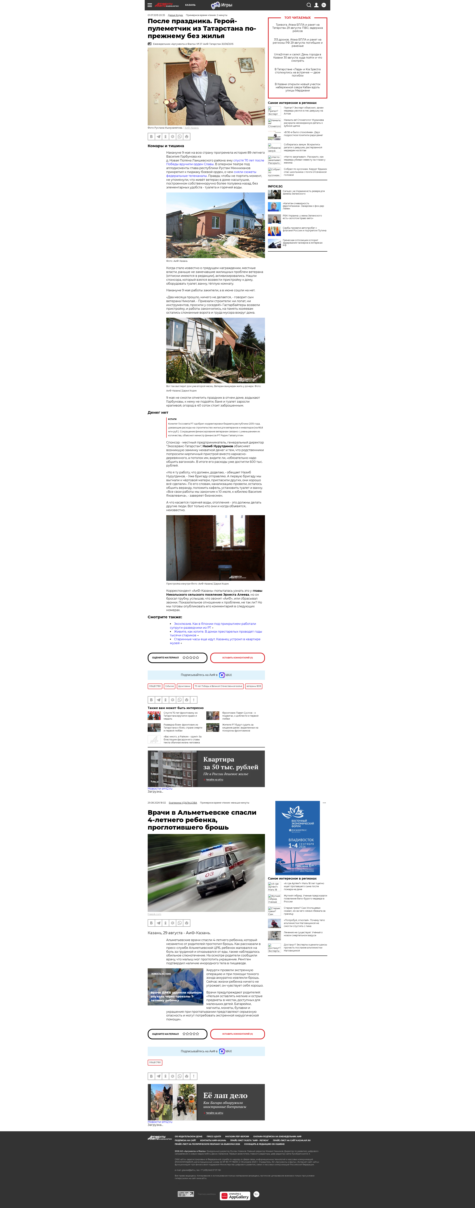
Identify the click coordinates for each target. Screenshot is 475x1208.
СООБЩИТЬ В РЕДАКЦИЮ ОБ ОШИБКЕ (264, 1144)
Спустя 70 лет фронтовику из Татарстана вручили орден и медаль (180, 715)
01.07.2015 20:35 (156, 15)
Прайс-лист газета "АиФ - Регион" (249, 1140)
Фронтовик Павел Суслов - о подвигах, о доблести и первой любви (240, 715)
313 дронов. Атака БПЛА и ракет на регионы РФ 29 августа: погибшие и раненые (298, 43)
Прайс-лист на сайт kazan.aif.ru (292, 1140)
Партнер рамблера (207, 1194)
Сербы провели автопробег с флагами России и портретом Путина (304, 229)
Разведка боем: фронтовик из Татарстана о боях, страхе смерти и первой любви (183, 727)
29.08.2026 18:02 (157, 802)
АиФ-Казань (192, 127)
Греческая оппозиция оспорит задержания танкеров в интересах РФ (302, 243)
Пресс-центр (214, 1136)
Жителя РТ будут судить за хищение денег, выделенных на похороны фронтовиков (240, 727)
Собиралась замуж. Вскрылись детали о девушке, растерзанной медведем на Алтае (303, 147)
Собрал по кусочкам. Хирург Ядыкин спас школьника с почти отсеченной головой (305, 172)
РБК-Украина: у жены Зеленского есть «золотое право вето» (302, 217)
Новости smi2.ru (160, 788)
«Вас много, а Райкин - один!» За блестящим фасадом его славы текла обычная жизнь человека (183, 739)
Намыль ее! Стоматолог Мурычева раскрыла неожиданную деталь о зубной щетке (304, 123)
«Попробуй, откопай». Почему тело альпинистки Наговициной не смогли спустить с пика (304, 923)
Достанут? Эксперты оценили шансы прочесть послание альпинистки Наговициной (305, 947)
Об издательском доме (188, 1136)
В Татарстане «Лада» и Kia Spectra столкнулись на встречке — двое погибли (298, 72)
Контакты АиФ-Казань (213, 1140)
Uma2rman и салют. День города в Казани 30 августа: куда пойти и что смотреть (297, 57)
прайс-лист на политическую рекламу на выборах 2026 (207, 1144)
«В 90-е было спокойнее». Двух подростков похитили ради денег (303, 134)
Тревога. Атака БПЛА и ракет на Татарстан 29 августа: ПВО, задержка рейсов (297, 28)
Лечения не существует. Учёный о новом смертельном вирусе (303, 934)
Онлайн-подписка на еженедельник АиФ (277, 1136)
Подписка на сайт (185, 1140)
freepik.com (154, 914)
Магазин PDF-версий (237, 1136)
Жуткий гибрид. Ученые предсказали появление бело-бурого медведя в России (305, 898)
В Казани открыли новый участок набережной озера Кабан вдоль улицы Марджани (297, 87)
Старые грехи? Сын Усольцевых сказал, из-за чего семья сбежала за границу (304, 910)
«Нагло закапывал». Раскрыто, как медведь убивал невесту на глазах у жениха (304, 159)
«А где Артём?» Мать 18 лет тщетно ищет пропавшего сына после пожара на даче (304, 886)
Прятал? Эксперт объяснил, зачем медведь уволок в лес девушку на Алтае (303, 110)
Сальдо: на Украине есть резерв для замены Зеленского (304, 192)
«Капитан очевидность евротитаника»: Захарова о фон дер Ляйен (303, 206)
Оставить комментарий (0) (237, 658)
